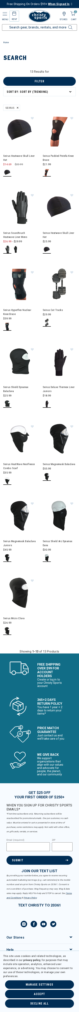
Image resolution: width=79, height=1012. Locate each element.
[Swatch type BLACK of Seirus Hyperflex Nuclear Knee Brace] (7, 327)
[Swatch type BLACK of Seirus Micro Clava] (7, 631)
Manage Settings (39, 984)
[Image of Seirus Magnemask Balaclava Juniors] (19, 515)
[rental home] (14, 14)
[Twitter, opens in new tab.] (53, 924)
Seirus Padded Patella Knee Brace (58, 157)
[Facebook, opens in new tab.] (34, 924)
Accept (39, 994)
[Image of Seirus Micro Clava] (19, 592)
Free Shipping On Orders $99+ (38, 4)
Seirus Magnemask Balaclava (59, 464)
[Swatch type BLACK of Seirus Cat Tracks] (47, 323)
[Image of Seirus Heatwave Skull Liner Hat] (19, 130)
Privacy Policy (30, 898)
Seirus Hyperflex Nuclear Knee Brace (17, 312)
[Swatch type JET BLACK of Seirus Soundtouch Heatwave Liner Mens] (16, 250)
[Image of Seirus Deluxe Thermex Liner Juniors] (59, 361)
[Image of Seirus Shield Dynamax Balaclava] (19, 361)
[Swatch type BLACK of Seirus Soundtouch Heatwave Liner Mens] (7, 250)
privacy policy (31, 960)
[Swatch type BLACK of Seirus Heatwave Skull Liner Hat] (7, 172)
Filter (39, 81)
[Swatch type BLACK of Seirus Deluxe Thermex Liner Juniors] (47, 404)
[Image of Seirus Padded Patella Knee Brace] (59, 130)
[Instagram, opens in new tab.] (24, 924)
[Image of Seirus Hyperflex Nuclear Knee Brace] (19, 284)
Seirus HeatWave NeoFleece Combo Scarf (19, 466)
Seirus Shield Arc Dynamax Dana (58, 543)
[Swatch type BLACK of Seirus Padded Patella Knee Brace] (47, 172)
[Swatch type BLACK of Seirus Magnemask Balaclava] (47, 477)
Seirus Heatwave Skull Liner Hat (19, 157)
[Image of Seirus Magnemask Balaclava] (59, 438)
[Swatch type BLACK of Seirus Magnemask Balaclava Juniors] (7, 558)
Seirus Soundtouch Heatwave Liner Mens (15, 234)
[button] (32, 118)
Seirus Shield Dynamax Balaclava (16, 389)
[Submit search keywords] (66, 25)
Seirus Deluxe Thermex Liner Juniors (59, 389)
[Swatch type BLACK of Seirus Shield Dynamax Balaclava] (7, 404)
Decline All (39, 1003)
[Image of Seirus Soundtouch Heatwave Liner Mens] (19, 207)
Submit (17, 860)
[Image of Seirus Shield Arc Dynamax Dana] (59, 515)
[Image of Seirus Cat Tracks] (59, 284)
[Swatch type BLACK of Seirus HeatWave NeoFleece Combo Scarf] (7, 481)
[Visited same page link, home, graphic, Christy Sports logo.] (39, 16)
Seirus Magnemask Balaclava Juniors (19, 543)
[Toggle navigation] (4, 14)
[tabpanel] (39, 361)
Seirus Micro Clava (14, 618)
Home (6, 42)
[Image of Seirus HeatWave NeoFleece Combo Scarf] (19, 438)
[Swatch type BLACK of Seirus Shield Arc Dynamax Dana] (47, 558)
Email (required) (15, 840)
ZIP (54, 840)
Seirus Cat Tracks (53, 310)
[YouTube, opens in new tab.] (43, 924)
